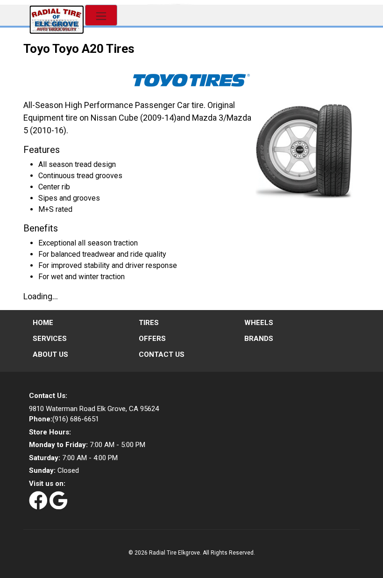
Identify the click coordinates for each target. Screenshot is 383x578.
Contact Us (161, 354)
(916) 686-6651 (64, 419)
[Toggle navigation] (101, 15)
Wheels (258, 322)
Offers (152, 338)
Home (43, 322)
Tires (149, 322)
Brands (258, 338)
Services (50, 338)
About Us (50, 354)
